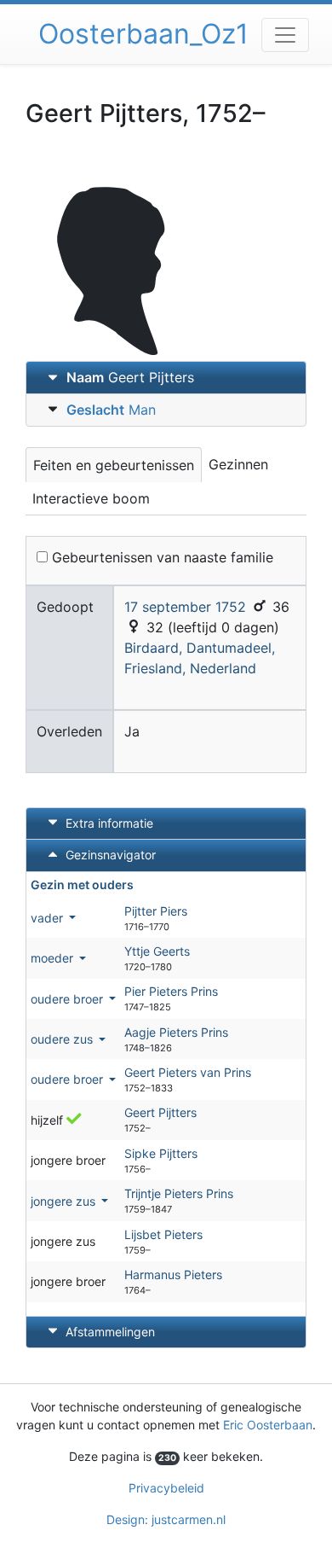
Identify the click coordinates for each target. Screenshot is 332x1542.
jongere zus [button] (65, 1201)
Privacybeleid (166, 1488)
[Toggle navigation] (285, 35)
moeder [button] (54, 958)
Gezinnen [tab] (238, 464)
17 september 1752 (185, 606)
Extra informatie (109, 823)
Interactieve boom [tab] (91, 498)
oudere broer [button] (68, 999)
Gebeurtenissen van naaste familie (160, 557)
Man (111, 409)
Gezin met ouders (82, 884)
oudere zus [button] (63, 1039)
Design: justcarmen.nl (166, 1519)
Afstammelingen (110, 1331)
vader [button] (48, 918)
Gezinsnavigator (109, 854)
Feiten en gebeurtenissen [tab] (113, 465)
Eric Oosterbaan (267, 1424)
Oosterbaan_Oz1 (143, 33)
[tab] (166, 378)
